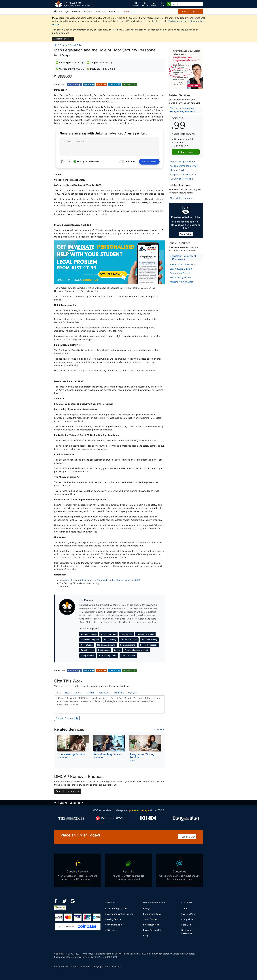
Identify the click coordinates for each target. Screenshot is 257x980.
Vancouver (104, 692)
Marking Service (178, 170)
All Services (111, 930)
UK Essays (62, 11)
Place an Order (189, 11)
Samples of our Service (182, 174)
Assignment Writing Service (184, 165)
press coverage (139, 810)
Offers (126, 11)
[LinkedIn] (64, 901)
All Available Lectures (181, 198)
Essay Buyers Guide (180, 268)
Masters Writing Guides (182, 281)
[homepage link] (55, 45)
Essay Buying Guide (153, 930)
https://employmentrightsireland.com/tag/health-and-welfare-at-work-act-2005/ (100, 580)
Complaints (187, 919)
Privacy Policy (61, 966)
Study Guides (150, 919)
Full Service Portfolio (181, 178)
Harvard (90, 692)
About (184, 908)
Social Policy (76, 45)
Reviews (88, 11)
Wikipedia (119, 692)
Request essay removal (67, 791)
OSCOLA (132, 692)
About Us (100, 11)
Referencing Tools (179, 273)
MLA (67, 692)
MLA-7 (77, 692)
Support (145, 5)
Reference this (65, 76)
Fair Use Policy (188, 914)
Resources (114, 11)
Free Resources (151, 924)
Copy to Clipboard (66, 718)
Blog (145, 935)
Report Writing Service (181, 161)
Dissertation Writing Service (119, 914)
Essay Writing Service (116, 908)
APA (58, 692)
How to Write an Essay (182, 264)
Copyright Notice (101, 966)
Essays (63, 45)
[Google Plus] (73, 901)
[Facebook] (56, 901)
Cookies (116, 966)
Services (76, 11)
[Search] (169, 4)
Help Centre (187, 924)
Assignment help (113, 924)
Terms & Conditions (80, 966)
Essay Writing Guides (181, 277)
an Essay (186, 152)
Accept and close (61, 39)
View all (158, 729)
